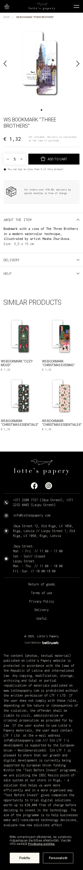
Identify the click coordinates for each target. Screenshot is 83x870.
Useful (41, 618)
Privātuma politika (41, 844)
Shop (7, 17)
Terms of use (41, 593)
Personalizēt (58, 858)
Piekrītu (24, 858)
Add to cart (57, 159)
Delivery (42, 610)
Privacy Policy (41, 601)
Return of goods (41, 584)
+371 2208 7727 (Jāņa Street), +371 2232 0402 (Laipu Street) (43, 502)
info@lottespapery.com (31, 515)
